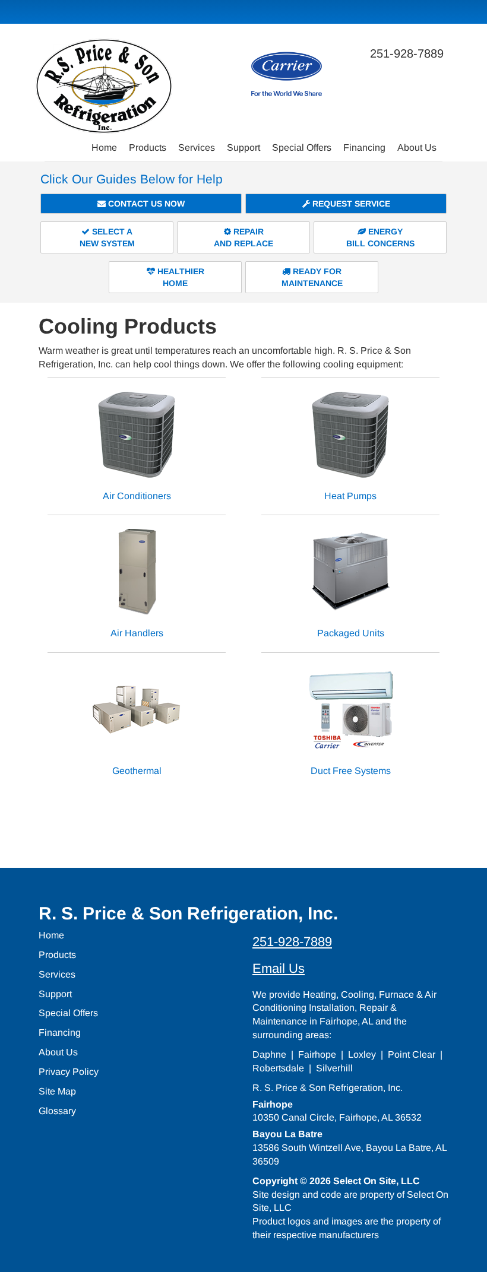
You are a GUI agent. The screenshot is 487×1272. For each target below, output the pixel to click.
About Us (417, 147)
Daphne (269, 1054)
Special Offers (301, 147)
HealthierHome (179, 277)
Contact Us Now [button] (145, 203)
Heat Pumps (350, 496)
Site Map (57, 1091)
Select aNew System (107, 237)
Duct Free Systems (351, 771)
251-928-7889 (292, 941)
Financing (364, 147)
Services (196, 147)
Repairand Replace (243, 237)
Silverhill (334, 1068)
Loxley (362, 1054)
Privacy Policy (69, 1072)
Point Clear (411, 1054)
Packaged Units (350, 633)
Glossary (57, 1111)
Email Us (278, 968)
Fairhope (317, 1054)
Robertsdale (278, 1068)
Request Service (350, 203)
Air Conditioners (137, 496)
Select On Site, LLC (376, 1181)
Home (104, 147)
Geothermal (137, 771)
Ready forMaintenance (312, 277)
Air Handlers (136, 633)
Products (147, 147)
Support (243, 147)
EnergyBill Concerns (380, 237)
